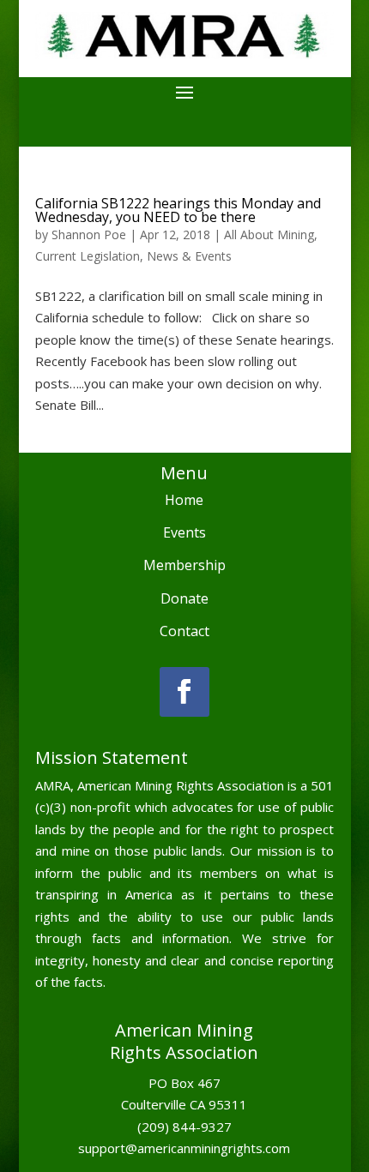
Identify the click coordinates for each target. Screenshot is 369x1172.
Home (184, 499)
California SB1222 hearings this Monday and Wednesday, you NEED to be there (178, 210)
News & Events (189, 256)
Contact (184, 631)
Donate (184, 598)
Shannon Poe (88, 234)
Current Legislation (87, 256)
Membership (184, 565)
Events (184, 532)
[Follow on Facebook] (184, 692)
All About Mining (269, 234)
